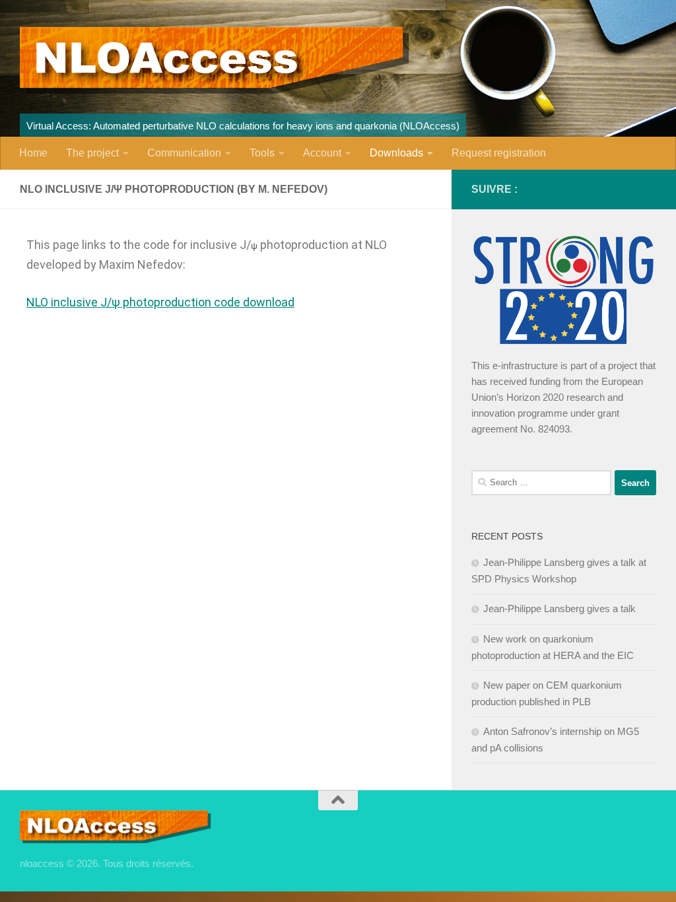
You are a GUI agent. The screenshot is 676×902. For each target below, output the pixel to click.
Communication (184, 152)
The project (92, 152)
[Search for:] (541, 482)
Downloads (396, 152)
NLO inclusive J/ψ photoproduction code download (160, 302)
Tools (262, 152)
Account (322, 152)
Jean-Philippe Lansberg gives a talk (559, 608)
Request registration (499, 152)
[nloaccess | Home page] (215, 60)
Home (33, 152)
